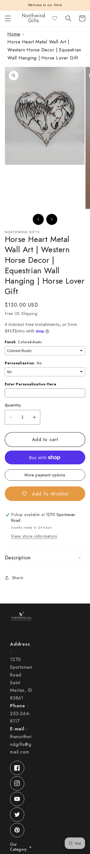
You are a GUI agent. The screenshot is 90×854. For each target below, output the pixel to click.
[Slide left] (38, 219)
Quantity (13, 405)
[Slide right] (51, 219)
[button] (8, 18)
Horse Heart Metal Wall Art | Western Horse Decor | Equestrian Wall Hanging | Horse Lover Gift (44, 49)
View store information (34, 536)
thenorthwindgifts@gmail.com (21, 744)
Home (14, 34)
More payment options (45, 475)
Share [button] (18, 577)
